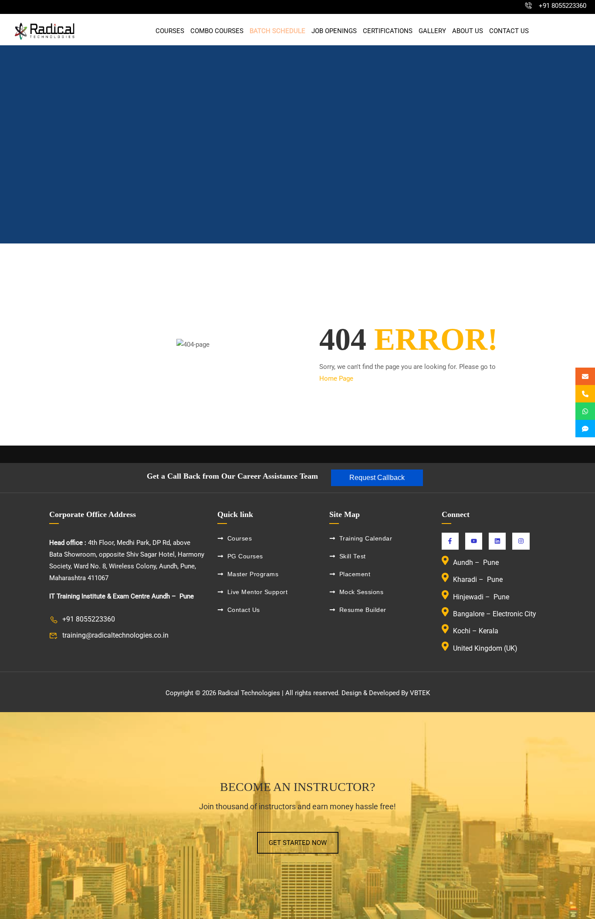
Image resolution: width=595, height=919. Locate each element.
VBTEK (420, 693)
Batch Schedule (277, 31)
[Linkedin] (497, 541)
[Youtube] (473, 541)
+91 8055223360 (562, 6)
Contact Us (509, 31)
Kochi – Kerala (475, 631)
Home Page (336, 378)
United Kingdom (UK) (485, 648)
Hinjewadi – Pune (481, 597)
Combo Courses (216, 31)
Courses (170, 31)
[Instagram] (520, 541)
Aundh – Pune (476, 562)
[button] (377, 478)
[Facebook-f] (450, 541)
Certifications (387, 31)
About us (467, 31)
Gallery (432, 31)
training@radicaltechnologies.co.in (115, 635)
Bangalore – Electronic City (494, 614)
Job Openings (334, 31)
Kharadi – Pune (478, 580)
